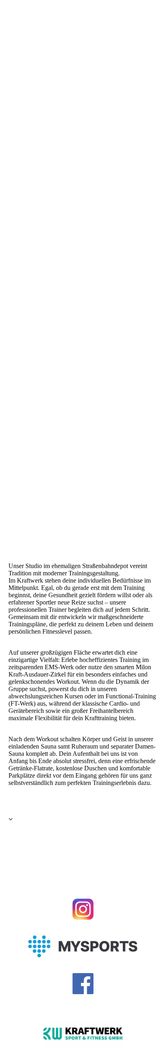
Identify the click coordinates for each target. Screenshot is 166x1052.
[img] (83, 263)
